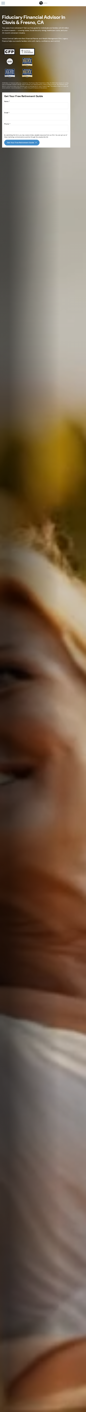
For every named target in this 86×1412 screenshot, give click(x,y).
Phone (6, 124)
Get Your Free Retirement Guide (21, 142)
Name (6, 101)
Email (6, 113)
